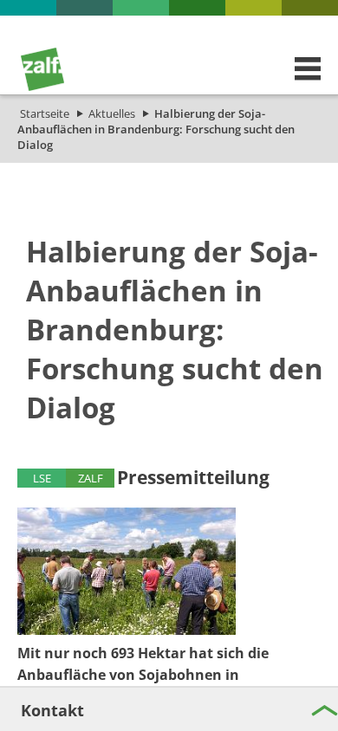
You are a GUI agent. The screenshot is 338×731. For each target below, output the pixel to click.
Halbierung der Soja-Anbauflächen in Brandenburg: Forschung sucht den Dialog (156, 129)
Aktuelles (111, 113)
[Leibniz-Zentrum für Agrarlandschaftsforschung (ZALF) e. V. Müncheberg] (42, 86)
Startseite (44, 113)
